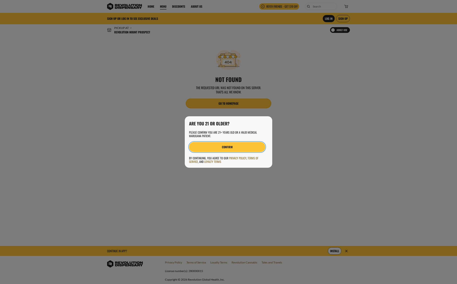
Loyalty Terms (212, 162)
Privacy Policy (237, 158)
